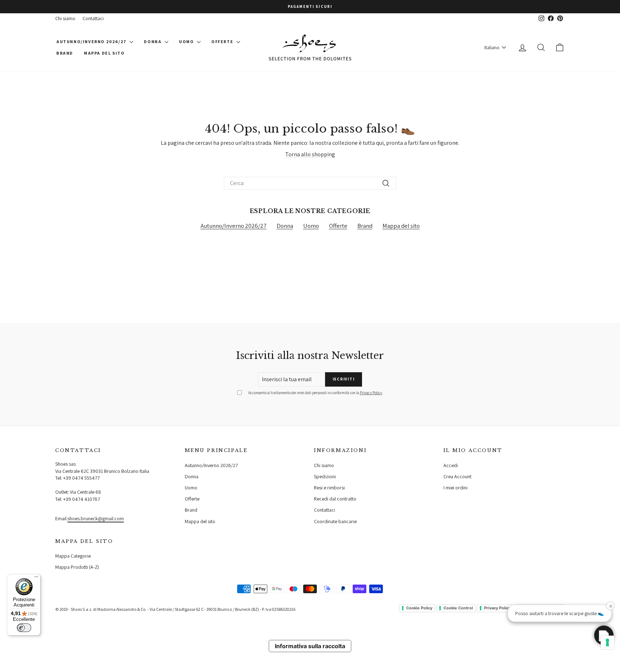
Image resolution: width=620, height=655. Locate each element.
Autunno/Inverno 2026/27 (92, 41)
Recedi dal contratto (335, 498)
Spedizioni (325, 476)
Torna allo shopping (310, 154)
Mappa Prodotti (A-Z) (77, 567)
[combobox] (310, 183)
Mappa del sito (104, 53)
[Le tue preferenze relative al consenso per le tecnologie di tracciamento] (607, 642)
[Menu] (36, 578)
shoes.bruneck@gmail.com (95, 518)
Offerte (223, 41)
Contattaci (93, 18)
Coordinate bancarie (335, 521)
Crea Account (457, 476)
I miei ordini (455, 487)
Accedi (450, 465)
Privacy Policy (371, 392)
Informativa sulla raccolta (310, 646)
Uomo (187, 41)
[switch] (24, 627)
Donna (153, 41)
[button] (603, 635)
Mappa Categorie (73, 556)
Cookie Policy (419, 607)
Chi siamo (65, 18)
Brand (64, 53)
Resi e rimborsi (329, 487)
